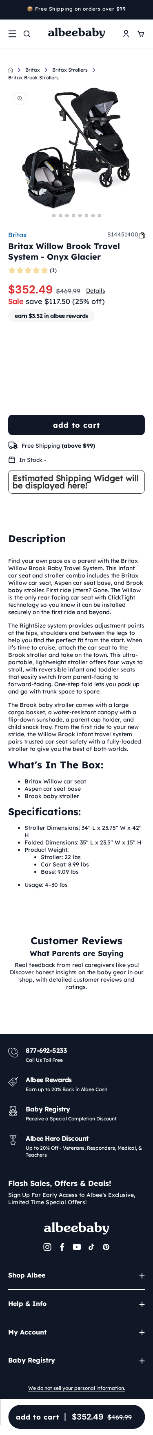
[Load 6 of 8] (86, 215)
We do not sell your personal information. (76, 1388)
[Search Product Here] (27, 34)
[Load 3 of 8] (67, 215)
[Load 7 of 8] (93, 215)
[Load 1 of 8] (54, 215)
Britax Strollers (70, 70)
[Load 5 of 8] (80, 215)
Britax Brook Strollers (33, 77)
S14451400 (122, 234)
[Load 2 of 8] (60, 215)
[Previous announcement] (11, 10)
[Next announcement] (142, 10)
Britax (32, 70)
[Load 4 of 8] (73, 215)
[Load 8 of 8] (99, 215)
